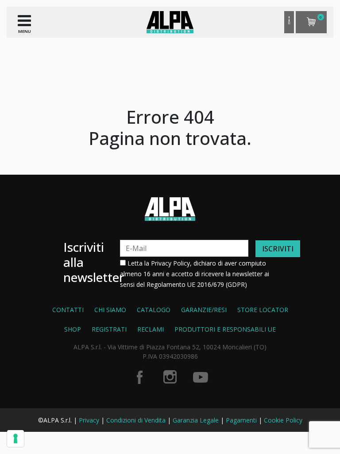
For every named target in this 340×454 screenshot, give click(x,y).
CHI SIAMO (110, 309)
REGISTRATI (109, 329)
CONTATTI (68, 309)
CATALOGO (153, 309)
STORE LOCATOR (262, 309)
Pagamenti (241, 420)
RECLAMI (150, 329)
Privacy (89, 420)
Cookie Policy (283, 420)
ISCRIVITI (278, 249)
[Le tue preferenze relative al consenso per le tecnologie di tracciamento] (15, 438)
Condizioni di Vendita (136, 420)
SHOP (72, 329)
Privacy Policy (170, 263)
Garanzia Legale (196, 420)
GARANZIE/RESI (204, 309)
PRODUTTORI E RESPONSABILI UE (225, 329)
